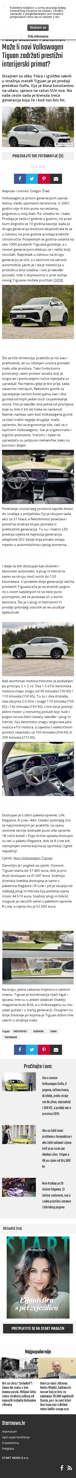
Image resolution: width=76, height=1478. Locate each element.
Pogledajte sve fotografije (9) (38, 156)
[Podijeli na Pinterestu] (44, 179)
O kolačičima (10, 1443)
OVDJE (58, 280)
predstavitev (20, 1032)
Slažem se (38, 28)
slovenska (38, 1032)
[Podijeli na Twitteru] (32, 179)
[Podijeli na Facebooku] (20, 179)
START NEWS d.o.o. (15, 1458)
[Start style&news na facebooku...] (61, 1468)
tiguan (53, 1032)
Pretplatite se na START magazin (38, 1328)
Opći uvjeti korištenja (16, 1437)
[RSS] (69, 1468)
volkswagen (11, 1037)
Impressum (9, 1431)
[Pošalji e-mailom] (56, 179)
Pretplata (8, 1449)
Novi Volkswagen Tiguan (32, 858)
